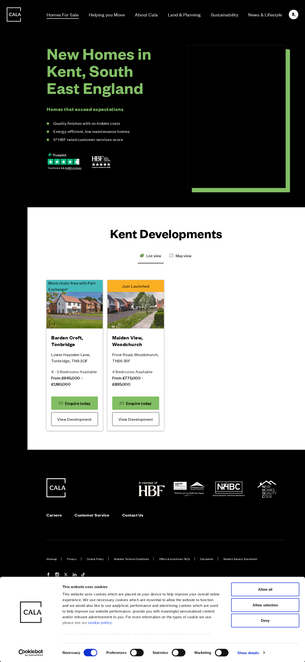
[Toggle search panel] (14, 317)
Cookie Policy (95, 559)
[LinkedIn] (74, 575)
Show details (248, 653)
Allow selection (265, 605)
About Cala (146, 14)
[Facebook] (48, 575)
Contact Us (132, 515)
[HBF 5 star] (101, 162)
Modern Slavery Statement (240, 559)
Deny (265, 621)
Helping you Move (107, 14)
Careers (54, 515)
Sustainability (225, 14)
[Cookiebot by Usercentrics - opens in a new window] (31, 652)
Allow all (265, 589)
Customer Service (92, 515)
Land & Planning (184, 14)
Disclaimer (206, 559)
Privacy (71, 559)
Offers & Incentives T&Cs (174, 559)
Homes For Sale (63, 14)
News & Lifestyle (265, 14)
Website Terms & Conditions (131, 559)
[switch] (137, 652)
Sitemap (51, 559)
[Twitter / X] (66, 575)
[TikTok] (83, 575)
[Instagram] (57, 575)
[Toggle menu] (14, 347)
